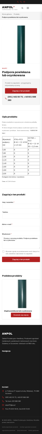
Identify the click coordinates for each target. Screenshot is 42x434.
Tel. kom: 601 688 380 (13, 401)
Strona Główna (9, 357)
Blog (5, 374)
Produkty (17, 14)
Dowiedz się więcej (21, 315)
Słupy (4, 68)
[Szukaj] (22, 8)
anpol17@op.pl (10, 405)
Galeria (6, 368)
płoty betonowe (22, 430)
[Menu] (28, 8)
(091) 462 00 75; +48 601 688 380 (22, 98)
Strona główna (7, 14)
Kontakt (7, 380)
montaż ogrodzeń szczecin (28, 427)
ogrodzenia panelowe (8, 430)
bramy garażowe (34, 430)
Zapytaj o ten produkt (21, 91)
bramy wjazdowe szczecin (10, 427)
